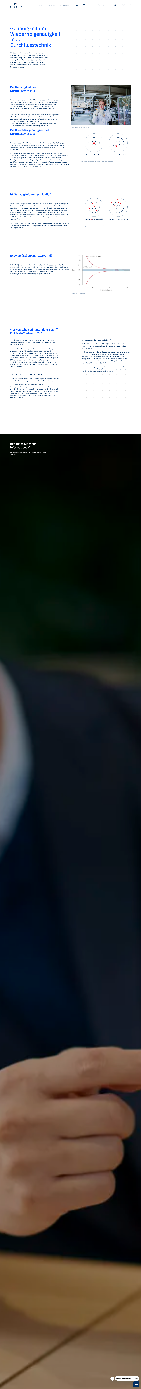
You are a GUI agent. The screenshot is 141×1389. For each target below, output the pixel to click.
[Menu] (83, 5)
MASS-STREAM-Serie (40, 395)
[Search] (77, 5)
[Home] (16, 5)
